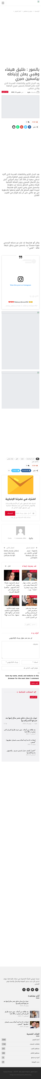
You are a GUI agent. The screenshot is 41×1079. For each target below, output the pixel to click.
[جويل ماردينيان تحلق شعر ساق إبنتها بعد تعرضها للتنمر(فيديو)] (20, 705)
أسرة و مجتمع (35, 1057)
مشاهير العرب (35, 1048)
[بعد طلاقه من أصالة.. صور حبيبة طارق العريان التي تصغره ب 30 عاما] (34, 1014)
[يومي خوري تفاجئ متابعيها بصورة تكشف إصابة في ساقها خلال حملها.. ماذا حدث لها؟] (11, 600)
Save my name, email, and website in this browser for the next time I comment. (22, 677)
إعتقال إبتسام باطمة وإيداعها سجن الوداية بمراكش (11, 553)
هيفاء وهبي (10, 459)
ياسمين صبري (35, 462)
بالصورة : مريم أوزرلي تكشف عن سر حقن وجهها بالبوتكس (30, 554)
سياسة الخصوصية (7, 1071)
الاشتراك (10, 513)
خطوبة (22, 459)
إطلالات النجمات (34, 1044)
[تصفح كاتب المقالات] (20, 530)
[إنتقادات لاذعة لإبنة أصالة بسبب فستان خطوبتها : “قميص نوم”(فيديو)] (34, 1024)
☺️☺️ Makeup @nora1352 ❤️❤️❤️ (20, 302)
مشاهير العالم (35, 1053)
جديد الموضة (35, 1062)
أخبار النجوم (5, 92)
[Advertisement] (20, 44)
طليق (17, 459)
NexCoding (28, 1074)
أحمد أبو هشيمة (30, 459)
